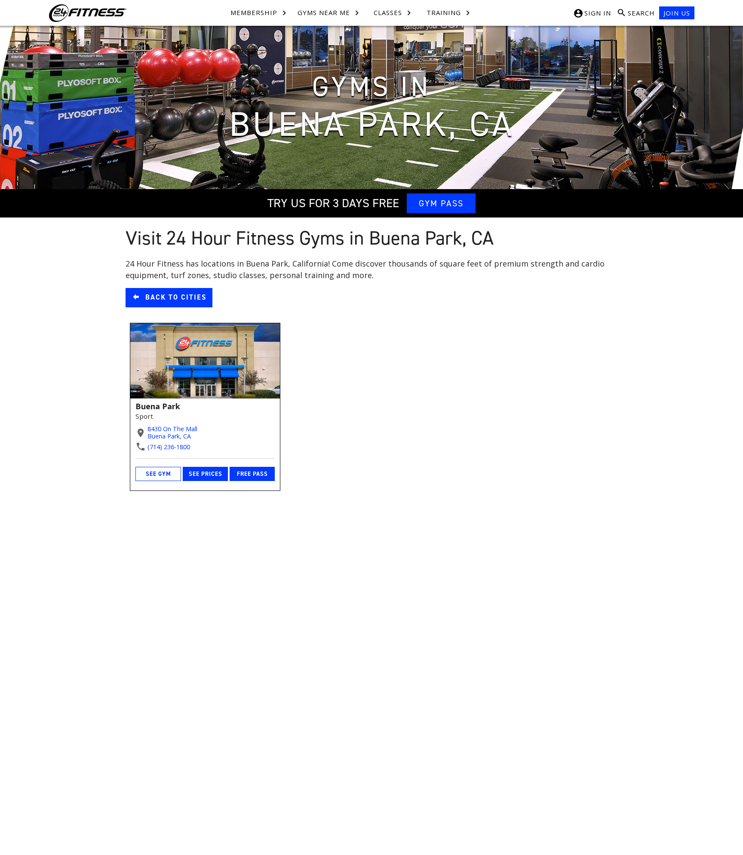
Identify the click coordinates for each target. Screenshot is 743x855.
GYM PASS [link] (441, 203)
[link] (169, 297)
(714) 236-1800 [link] (168, 447)
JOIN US (676, 13)
